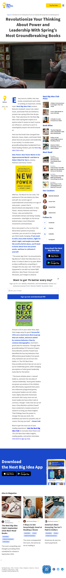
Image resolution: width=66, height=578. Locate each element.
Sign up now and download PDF (33, 297)
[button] (32, 280)
